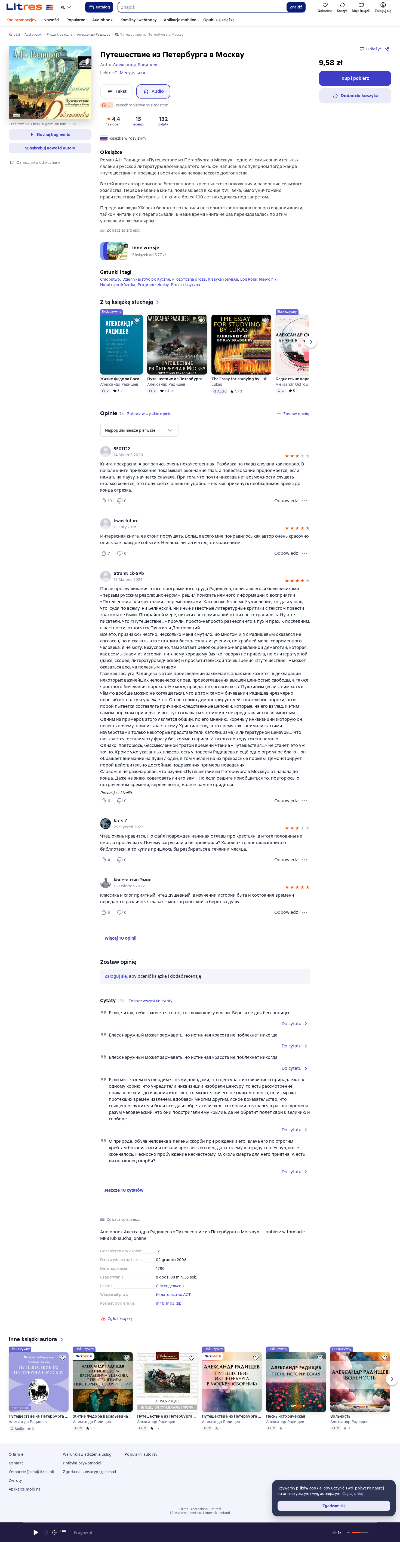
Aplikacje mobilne (180, 19)
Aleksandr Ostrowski (294, 384)
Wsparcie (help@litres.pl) (31, 1471)
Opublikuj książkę (219, 19)
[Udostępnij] (388, 49)
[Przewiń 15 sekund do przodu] (54, 1532)
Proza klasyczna (185, 284)
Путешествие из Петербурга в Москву (177, 378)
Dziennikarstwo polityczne (146, 279)
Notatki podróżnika (118, 284)
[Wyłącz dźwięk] (349, 1532)
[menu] (66, 7)
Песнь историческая (285, 1416)
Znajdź (296, 7)
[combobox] (202, 7)
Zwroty (15, 1480)
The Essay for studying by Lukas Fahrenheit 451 (241, 378)
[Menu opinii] (305, 501)
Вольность (340, 1416)
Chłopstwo (110, 279)
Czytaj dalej (352, 1493)
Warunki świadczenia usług (87, 1454)
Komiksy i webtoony (139, 19)
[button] (113, 120)
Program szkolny (153, 284)
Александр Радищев (119, 384)
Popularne (75, 19)
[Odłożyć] (137, 320)
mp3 (170, 1303)
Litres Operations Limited (200, 1509)
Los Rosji (248, 279)
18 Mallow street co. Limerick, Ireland (200, 1513)
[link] (197, 449)
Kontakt (16, 1463)
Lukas (216, 384)
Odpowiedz (286, 501)
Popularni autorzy (141, 1454)
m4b (160, 1303)
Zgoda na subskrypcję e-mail (89, 1471)
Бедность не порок (294, 378)
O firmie (16, 1454)
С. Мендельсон (170, 1285)
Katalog (103, 7)
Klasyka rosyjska (223, 279)
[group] (205, 452)
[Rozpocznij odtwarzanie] (36, 1532)
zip (179, 1303)
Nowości (51, 19)
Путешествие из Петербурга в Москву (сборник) (232, 1416)
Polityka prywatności (82, 1463)
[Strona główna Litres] (30, 7)
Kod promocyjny (21, 19)
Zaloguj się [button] (115, 976)
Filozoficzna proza (189, 279)
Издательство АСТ (173, 1294)
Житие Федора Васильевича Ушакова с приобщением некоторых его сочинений (121, 378)
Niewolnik (267, 279)
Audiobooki (102, 19)
